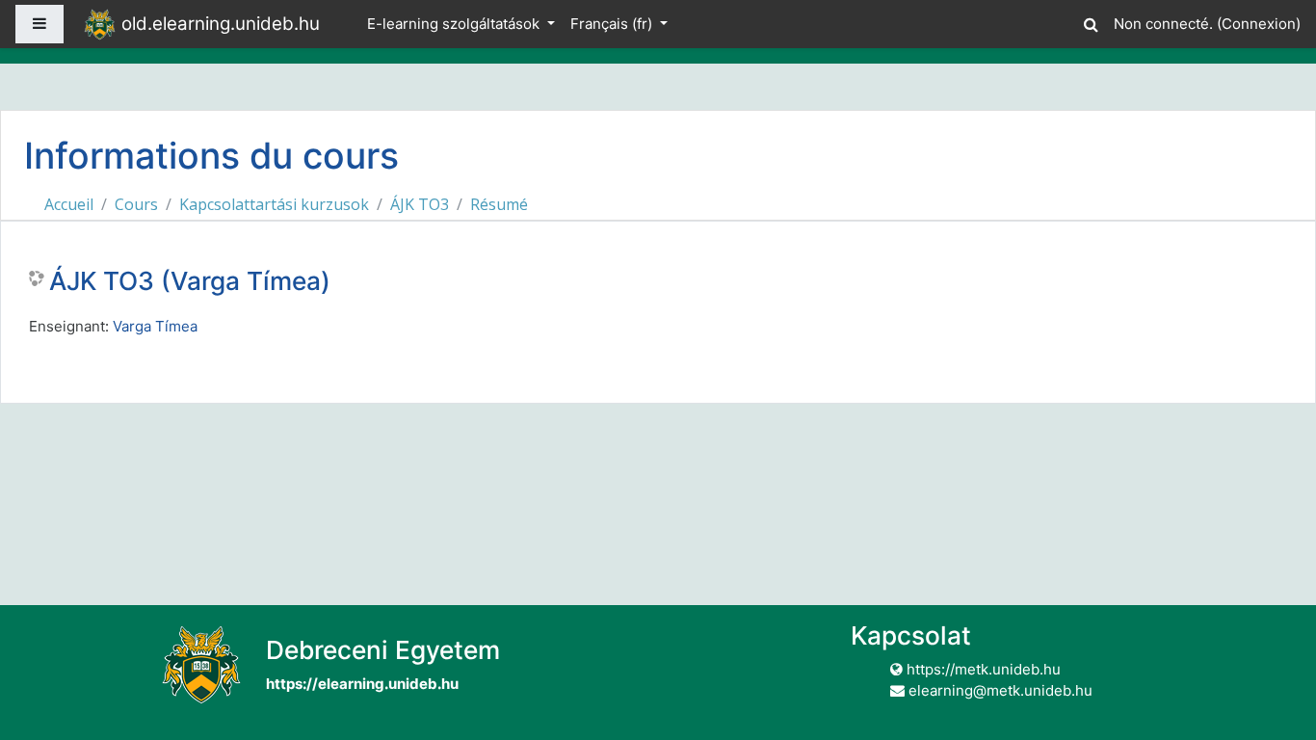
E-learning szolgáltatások (455, 23)
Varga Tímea (155, 326)
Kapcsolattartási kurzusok (274, 204)
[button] (1090, 22)
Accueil (68, 204)
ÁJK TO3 (419, 204)
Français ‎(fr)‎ (613, 23)
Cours (136, 204)
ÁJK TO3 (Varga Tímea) (189, 281)
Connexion (1259, 23)
